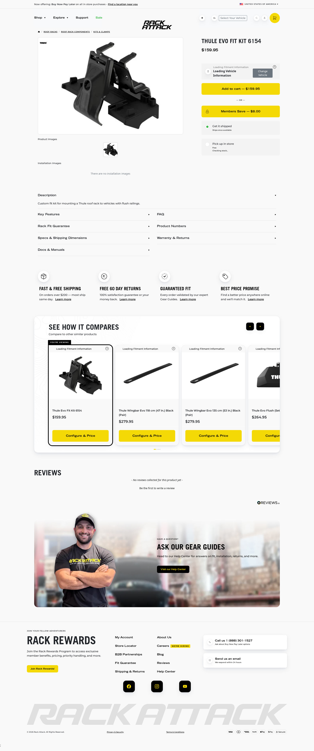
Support (82, 18)
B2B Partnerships (128, 654)
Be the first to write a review (157, 488)
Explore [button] (59, 18)
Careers (163, 646)
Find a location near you (123, 4)
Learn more (63, 299)
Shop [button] (38, 18)
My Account (124, 637)
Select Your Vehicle (232, 18)
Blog (160, 654)
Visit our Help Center (173, 569)
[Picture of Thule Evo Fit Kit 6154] (110, 85)
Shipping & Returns (130, 671)
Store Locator (125, 646)
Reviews (163, 663)
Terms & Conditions (175, 732)
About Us (164, 637)
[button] (157, 487)
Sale (99, 18)
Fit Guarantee (125, 663)
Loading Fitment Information (231, 67)
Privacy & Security (115, 732)
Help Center (166, 671)
